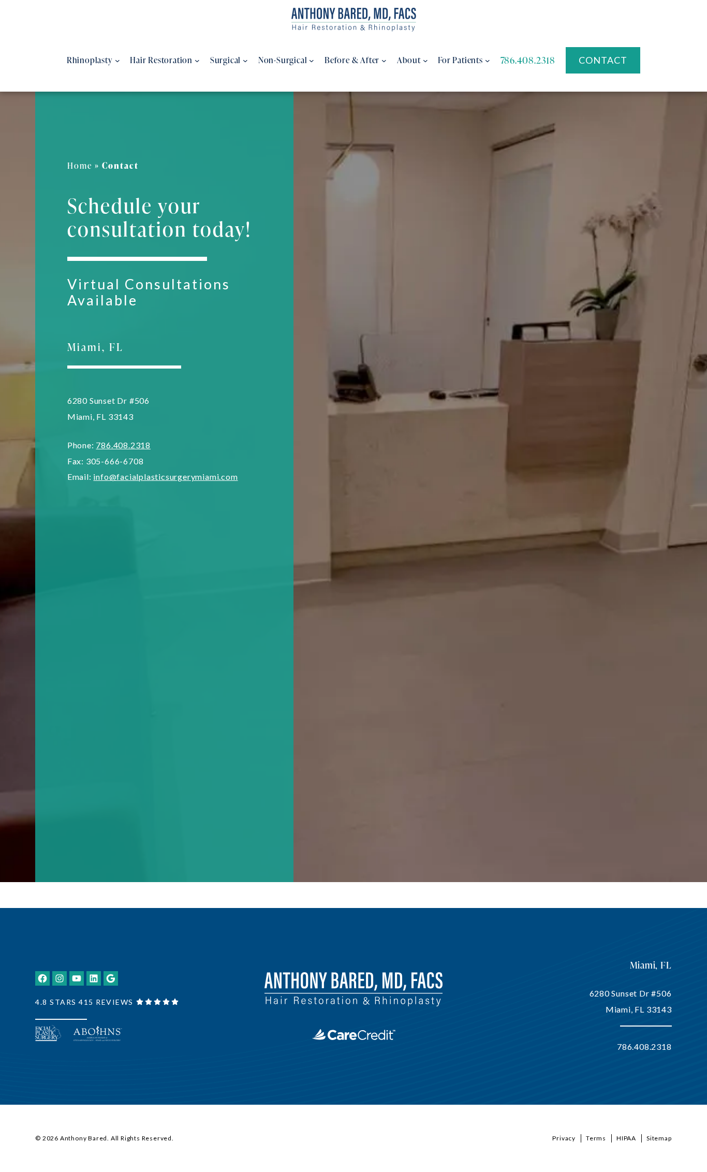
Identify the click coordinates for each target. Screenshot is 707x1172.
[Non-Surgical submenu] (311, 60)
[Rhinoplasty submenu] (117, 60)
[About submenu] (425, 60)
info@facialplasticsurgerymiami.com (165, 476)
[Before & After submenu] (384, 60)
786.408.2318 (123, 445)
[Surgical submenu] (245, 60)
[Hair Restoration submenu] (197, 60)
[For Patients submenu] (487, 60)
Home (79, 165)
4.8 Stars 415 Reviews (84, 1002)
